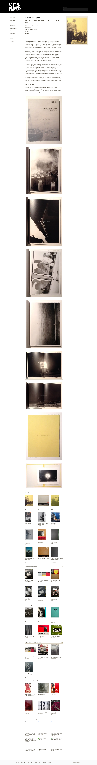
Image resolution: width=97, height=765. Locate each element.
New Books (12, 20)
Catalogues (12, 33)
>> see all (61, 566)
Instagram (49, 762)
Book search (65, 7)
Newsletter (12, 38)
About (32, 762)
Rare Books (12, 25)
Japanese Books (13, 28)
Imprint (28, 762)
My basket (12, 41)
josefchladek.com (77, 762)
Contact (11, 44)
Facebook (44, 762)
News (11, 36)
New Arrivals (12, 17)
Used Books (12, 23)
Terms (40, 762)
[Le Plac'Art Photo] (15, 7)
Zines (11, 30)
